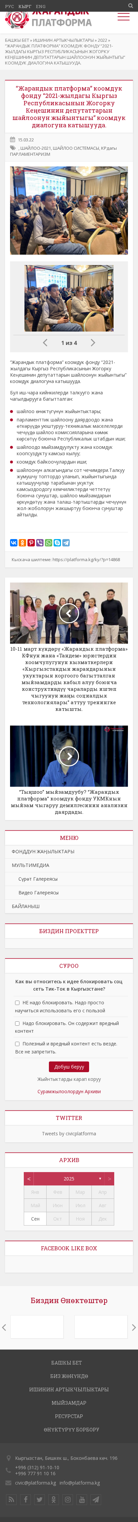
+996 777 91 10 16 (35, 1473)
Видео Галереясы (35, 892)
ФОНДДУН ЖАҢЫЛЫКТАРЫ (43, 851)
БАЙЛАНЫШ (26, 906)
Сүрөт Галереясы (35, 879)
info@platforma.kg (80, 1483)
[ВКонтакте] (13, 542)
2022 (102, 40)
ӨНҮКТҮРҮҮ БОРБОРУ (71, 1429)
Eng (41, 6)
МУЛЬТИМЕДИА (30, 865)
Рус (9, 6)
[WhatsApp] (48, 542)
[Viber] (40, 542)
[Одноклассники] (22, 542)
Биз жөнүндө (69, 1376)
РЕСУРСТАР (69, 1416)
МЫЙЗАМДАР (69, 1403)
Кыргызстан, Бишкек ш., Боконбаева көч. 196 (66, 1458)
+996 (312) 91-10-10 (37, 1467)
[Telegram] (66, 542)
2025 (69, 1178)
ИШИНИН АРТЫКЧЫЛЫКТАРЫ (63, 40)
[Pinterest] (31, 542)
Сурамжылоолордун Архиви (69, 1091)
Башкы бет (17, 40)
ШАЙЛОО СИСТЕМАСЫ (76, 148)
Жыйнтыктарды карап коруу (69, 1079)
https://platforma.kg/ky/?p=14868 (86, 559)
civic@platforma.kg (35, 1483)
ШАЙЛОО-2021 (35, 148)
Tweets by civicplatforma (69, 1133)
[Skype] (57, 542)
